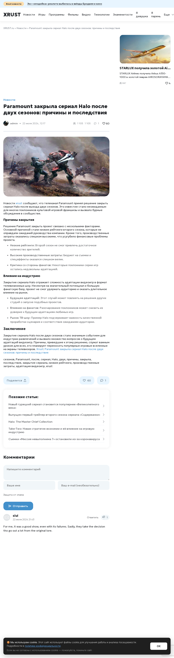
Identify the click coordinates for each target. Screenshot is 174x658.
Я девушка (142, 14)
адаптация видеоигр (30, 366)
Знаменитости (123, 14)
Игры (41, 14)
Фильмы (73, 14)
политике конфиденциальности (42, 645)
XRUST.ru (8, 28)
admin (14, 123)
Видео (86, 14)
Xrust (12, 14)
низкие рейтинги (60, 362)
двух (62, 359)
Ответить (92, 517)
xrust (19, 203)
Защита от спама (13, 494)
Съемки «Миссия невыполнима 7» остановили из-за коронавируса (54, 439)
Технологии (102, 14)
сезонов (8, 359)
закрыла (85, 359)
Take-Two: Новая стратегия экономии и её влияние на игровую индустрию (51, 430)
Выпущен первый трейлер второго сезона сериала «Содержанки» (54, 414)
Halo (55, 359)
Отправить (20, 506)
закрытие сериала (35, 362)
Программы (56, 14)
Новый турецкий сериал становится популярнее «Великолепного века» (53, 406)
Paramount (23, 359)
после (35, 359)
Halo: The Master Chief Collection (30, 421)
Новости (29, 14)
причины (73, 359)
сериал (45, 359)
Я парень (156, 14)
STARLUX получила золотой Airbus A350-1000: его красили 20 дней (145, 68)
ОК (159, 646)
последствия (12, 362)
